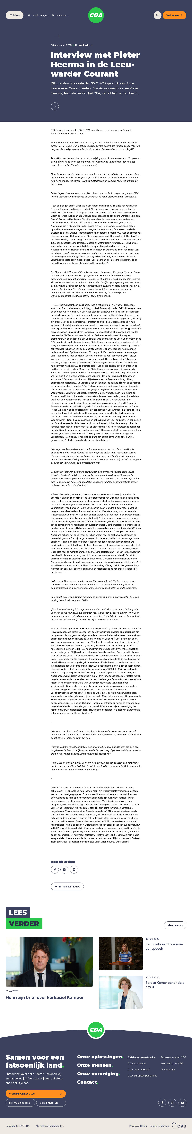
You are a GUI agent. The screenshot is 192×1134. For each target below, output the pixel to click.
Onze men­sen (95, 1065)
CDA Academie (136, 1063)
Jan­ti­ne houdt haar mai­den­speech (164, 946)
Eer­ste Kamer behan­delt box (164, 985)
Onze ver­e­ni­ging (98, 1073)
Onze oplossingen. (38, 15)
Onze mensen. (60, 15)
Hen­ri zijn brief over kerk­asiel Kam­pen (45, 997)
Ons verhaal (168, 1069)
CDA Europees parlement (142, 1075)
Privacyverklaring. (138, 1126)
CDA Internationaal (139, 1069)
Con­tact (87, 1082)
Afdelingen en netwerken (142, 1057)
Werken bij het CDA (172, 1063)
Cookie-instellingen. (159, 1126)
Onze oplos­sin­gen (100, 1056)
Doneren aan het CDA (173, 1057)
